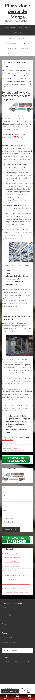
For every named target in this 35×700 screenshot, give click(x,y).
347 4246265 (10, 637)
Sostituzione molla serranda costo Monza (15, 592)
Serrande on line (15, 448)
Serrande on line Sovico (17, 450)
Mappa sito (6, 615)
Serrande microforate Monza (11, 557)
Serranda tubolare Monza (10, 553)
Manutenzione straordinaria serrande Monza (16, 584)
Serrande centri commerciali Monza (13, 588)
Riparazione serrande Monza (17, 11)
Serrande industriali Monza (10, 562)
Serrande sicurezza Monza (10, 566)
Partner (5, 624)
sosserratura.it (7, 607)
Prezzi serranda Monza (9, 571)
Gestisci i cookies (10, 691)
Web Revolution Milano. (21, 692)
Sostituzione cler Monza (9, 579)
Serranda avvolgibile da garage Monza (13, 575)
